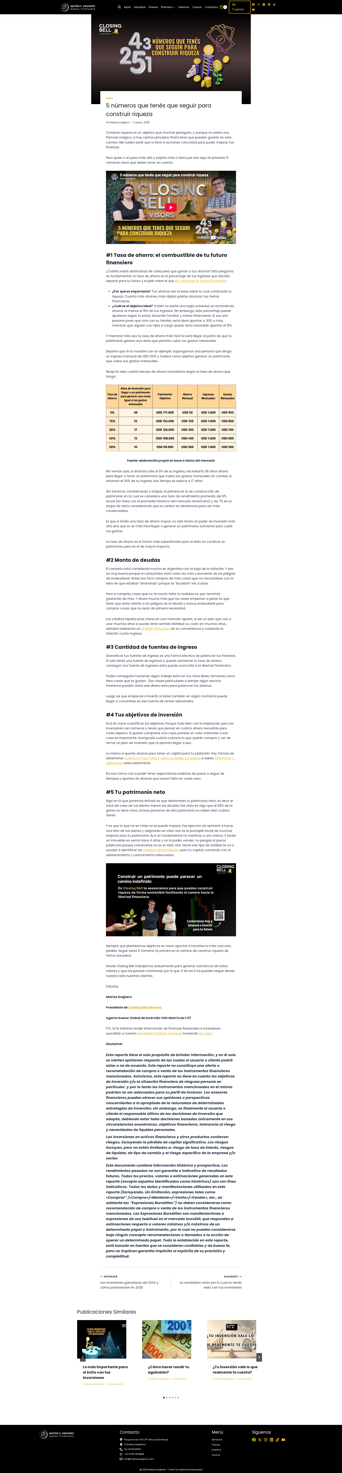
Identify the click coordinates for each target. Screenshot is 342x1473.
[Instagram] (263, 4)
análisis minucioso (155, 629)
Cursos (197, 7)
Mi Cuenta (238, 7)
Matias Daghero (120, 122)
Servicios (140, 7)
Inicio (127, 7)
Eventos (184, 7)
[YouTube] (253, 9)
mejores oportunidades (161, 850)
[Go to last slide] (83, 1357)
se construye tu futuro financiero (200, 281)
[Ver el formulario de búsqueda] (119, 7)
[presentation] (106, 1339)
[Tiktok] (277, 1440)
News (109, 98)
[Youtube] (283, 1440)
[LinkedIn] (269, 4)
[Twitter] (258, 4)
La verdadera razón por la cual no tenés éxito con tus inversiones (211, 1282)
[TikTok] (274, 4)
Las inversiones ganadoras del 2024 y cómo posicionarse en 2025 (129, 1282)
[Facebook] (253, 4)
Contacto (211, 7)
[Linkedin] (271, 1440)
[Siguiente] (259, 1357)
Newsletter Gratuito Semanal (159, 1033)
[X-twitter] (260, 1440)
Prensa (153, 7)
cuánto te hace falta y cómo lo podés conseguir (162, 758)
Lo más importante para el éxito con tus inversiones (105, 1372)
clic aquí (205, 1033)
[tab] (164, 1397)
